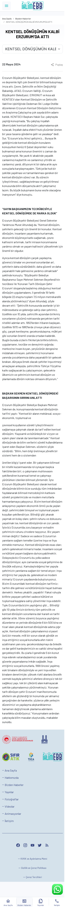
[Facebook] (18, 845)
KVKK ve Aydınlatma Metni (34, 858)
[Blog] (47, 845)
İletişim (9, 821)
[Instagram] (25, 845)
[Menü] (6, 5)
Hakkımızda (12, 777)
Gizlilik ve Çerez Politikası (33, 867)
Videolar (9, 806)
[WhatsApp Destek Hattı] (57, 889)
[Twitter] (40, 845)
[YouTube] (32, 845)
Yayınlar (9, 792)
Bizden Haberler (14, 784)
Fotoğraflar (12, 799)
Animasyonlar (13, 813)
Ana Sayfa (11, 770)
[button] (32, 877)
